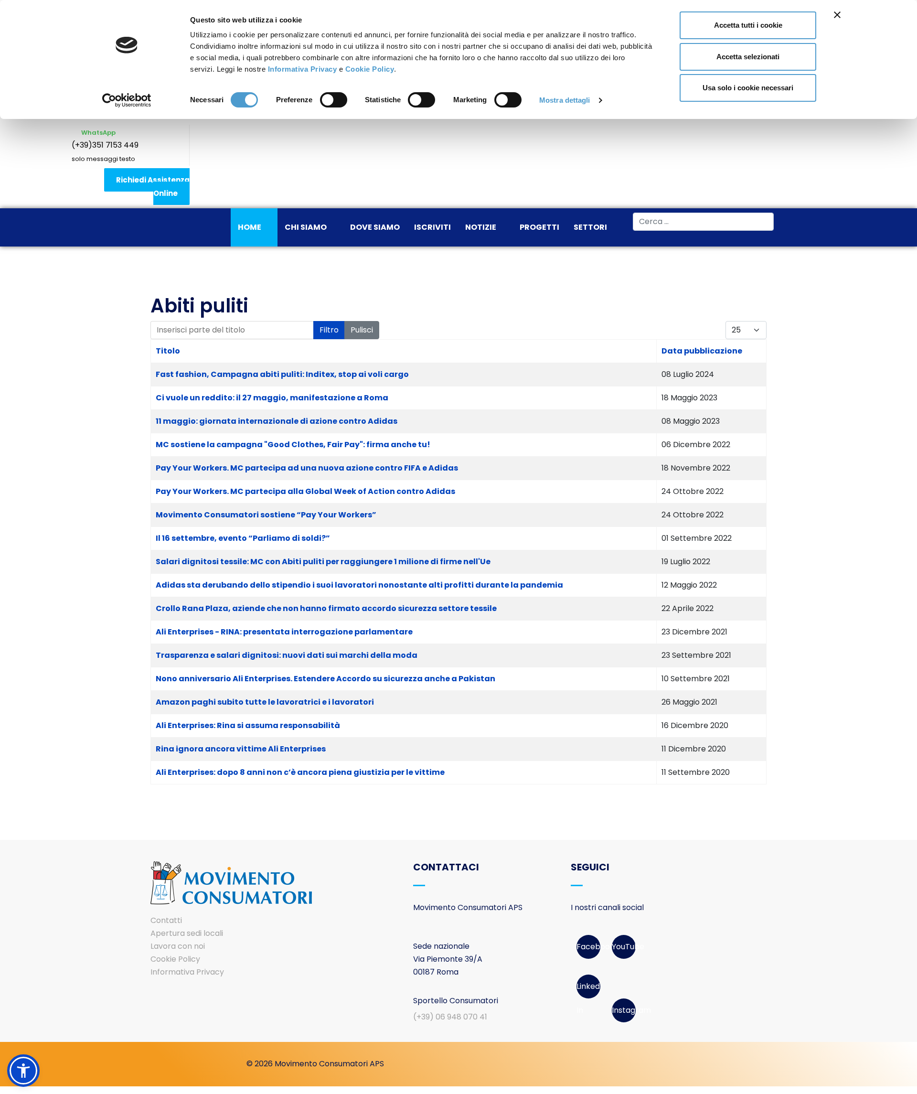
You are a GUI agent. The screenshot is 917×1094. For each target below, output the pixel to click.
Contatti (166, 920)
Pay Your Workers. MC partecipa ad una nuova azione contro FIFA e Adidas (307, 467)
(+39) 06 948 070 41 (450, 1016)
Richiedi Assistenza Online (153, 186)
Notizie (480, 227)
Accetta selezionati (747, 57)
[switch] (333, 99)
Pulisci (362, 329)
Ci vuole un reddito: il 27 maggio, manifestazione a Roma (272, 397)
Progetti (539, 227)
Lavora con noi (177, 946)
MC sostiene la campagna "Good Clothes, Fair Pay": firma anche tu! (293, 444)
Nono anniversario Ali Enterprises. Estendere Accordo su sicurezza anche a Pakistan (325, 678)
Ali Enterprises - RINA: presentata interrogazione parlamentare (284, 631)
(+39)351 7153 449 (105, 144)
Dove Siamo (375, 227)
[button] (23, 1070)
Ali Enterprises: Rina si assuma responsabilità (248, 725)
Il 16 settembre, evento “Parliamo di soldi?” (243, 538)
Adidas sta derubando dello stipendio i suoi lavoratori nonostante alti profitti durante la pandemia (359, 584)
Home (249, 227)
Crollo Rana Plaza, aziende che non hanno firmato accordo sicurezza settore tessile (326, 608)
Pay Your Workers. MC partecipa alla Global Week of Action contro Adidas (305, 491)
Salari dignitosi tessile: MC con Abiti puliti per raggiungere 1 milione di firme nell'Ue (323, 561)
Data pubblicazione (701, 350)
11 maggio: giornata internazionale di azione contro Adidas (276, 421)
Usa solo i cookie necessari (748, 88)
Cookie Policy (370, 69)
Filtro (329, 329)
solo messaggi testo (103, 158)
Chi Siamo (306, 227)
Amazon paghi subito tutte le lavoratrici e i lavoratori (265, 702)
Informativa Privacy (302, 69)
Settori (590, 227)
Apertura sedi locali (186, 933)
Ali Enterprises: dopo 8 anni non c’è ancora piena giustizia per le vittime (300, 772)
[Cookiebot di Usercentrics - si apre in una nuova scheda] (127, 100)
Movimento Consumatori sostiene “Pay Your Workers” (266, 514)
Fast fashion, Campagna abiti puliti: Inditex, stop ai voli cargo (282, 374)
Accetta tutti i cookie (748, 25)
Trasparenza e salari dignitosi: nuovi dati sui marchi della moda (286, 655)
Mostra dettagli (564, 100)
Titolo (168, 350)
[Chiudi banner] (837, 14)
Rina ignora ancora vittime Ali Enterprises (241, 748)
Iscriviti (432, 227)
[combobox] (703, 222)
